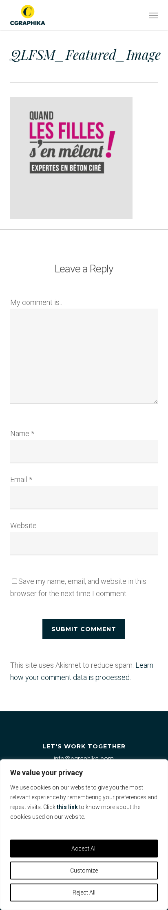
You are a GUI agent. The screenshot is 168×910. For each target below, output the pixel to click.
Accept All (84, 848)
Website (23, 525)
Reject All (84, 892)
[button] (153, 15)
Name (22, 433)
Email (21, 479)
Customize (84, 870)
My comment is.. (36, 302)
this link (67, 807)
